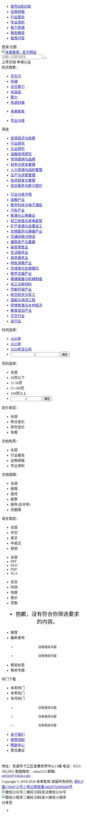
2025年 (16, 344)
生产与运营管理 (23, 175)
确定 (65, 354)
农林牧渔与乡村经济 (26, 305)
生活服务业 (19, 252)
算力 (14, 97)
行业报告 (18, 17)
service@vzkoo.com (16, 776)
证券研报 (18, 12)
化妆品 (16, 92)
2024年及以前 (21, 349)
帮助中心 (18, 745)
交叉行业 (18, 316)
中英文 (16, 543)
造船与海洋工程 (23, 300)
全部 (14, 372)
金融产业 (18, 200)
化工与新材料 (21, 284)
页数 (14, 603)
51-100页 (17, 388)
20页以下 (18, 378)
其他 (14, 548)
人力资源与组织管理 (26, 170)
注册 (13, 47)
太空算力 (18, 87)
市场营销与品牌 (23, 159)
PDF (14, 569)
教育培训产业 (21, 310)
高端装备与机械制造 (26, 279)
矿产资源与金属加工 (26, 226)
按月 (14, 494)
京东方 (16, 76)
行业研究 (18, 143)
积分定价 (18, 422)
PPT (14, 561)
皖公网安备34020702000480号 (50, 787)
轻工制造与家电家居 (26, 221)
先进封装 (18, 102)
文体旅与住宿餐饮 (25, 268)
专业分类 (18, 120)
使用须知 (18, 740)
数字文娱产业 (21, 274)
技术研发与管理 (23, 180)
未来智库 (18, 111)
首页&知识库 (21, 6)
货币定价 (18, 427)
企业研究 (18, 149)
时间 (14, 587)
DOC (14, 565)
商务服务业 (19, 258)
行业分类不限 (21, 194)
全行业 (16, 321)
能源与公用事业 (23, 215)
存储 (14, 81)
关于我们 (18, 734)
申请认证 (24, 62)
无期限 (16, 510)
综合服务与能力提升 (26, 186)
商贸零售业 (19, 247)
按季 (14, 499)
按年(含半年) (20, 504)
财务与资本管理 (23, 164)
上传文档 (9, 62)
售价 (14, 598)
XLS (14, 573)
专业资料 (18, 22)
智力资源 (18, 27)
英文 (14, 538)
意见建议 (18, 750)
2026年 (16, 339)
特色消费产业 (21, 263)
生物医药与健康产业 (26, 231)
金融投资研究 (21, 154)
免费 (14, 432)
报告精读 (18, 33)
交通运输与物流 (23, 237)
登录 (5, 47)
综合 (14, 582)
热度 (14, 592)
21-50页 (16, 383)
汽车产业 (18, 210)
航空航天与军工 (23, 295)
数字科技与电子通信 (26, 205)
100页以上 (18, 393)
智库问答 (18, 38)
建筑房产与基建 (23, 242)
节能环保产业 (21, 289)
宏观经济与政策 (23, 138)
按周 (14, 489)
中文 (14, 533)
